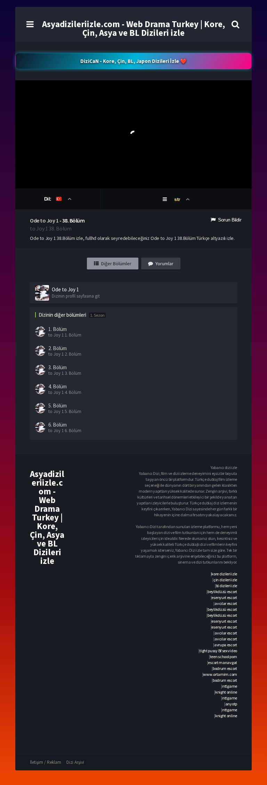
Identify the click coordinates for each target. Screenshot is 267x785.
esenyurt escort (224, 597)
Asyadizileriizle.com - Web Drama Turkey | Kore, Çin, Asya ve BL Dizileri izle (133, 28)
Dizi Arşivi (75, 762)
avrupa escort (225, 644)
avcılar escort (226, 603)
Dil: (48, 199)
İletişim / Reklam (45, 762)
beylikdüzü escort (222, 591)
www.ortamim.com (220, 674)
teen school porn (223, 656)
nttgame (229, 686)
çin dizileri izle (225, 579)
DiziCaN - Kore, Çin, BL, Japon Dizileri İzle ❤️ (133, 61)
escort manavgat (222, 662)
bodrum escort (225, 668)
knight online (226, 692)
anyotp (231, 703)
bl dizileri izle (226, 585)
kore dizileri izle (224, 573)
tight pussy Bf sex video (218, 650)
